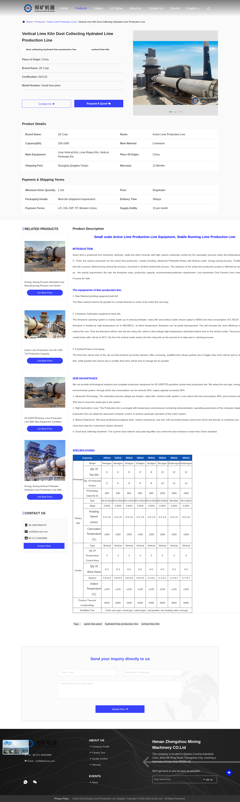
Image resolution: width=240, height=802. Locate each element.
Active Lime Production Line (61, 21)
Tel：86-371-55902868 (39, 755)
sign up (209, 779)
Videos (98, 8)
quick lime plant (93, 624)
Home (64, 8)
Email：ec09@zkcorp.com (41, 761)
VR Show (116, 8)
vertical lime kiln (150, 624)
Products (81, 8)
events (174, 8)
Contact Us (156, 8)
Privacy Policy (62, 798)
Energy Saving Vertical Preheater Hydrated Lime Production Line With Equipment (43, 490)
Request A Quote (97, 103)
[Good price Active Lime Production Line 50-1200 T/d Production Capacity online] (44, 324)
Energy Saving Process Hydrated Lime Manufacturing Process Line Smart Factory (44, 286)
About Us (135, 8)
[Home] (39, 8)
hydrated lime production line (121, 624)
